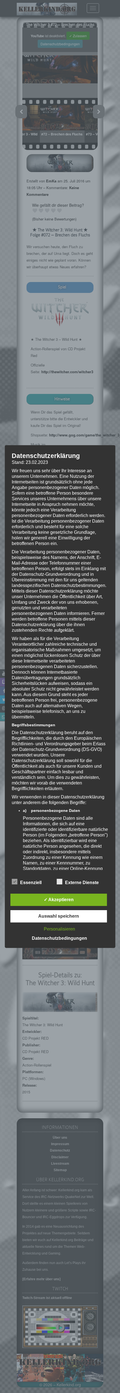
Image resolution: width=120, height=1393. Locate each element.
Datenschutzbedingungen (59, 938)
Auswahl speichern (58, 916)
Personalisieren (59, 929)
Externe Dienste (82, 882)
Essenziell (31, 882)
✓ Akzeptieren (59, 899)
